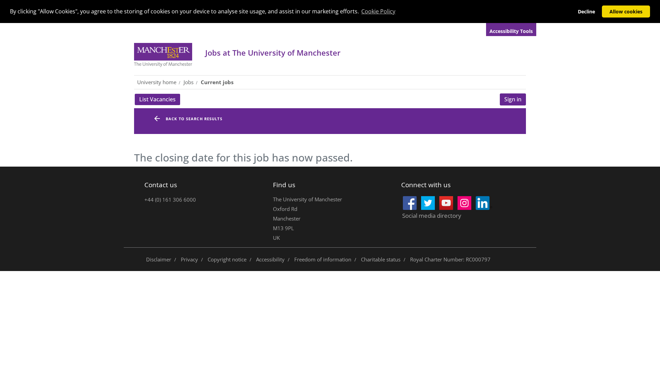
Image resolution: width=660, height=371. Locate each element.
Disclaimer (158, 259)
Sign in (512, 99)
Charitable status (380, 259)
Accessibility (270, 259)
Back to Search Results (194, 118)
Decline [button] (586, 11)
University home (156, 82)
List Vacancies (159, 100)
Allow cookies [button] (625, 11)
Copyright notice (227, 259)
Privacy (189, 259)
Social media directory (431, 216)
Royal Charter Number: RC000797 (450, 259)
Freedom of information (322, 259)
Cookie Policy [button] (378, 11)
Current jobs (217, 82)
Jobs (273, 52)
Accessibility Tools (511, 31)
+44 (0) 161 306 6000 (170, 199)
